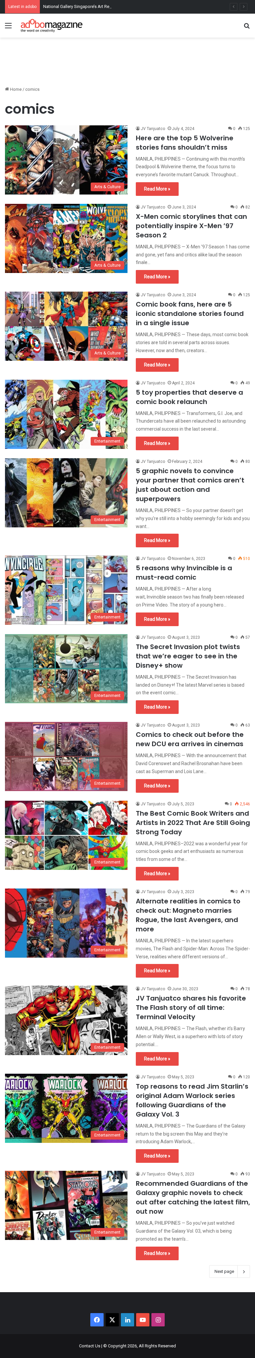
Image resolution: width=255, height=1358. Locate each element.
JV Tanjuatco (153, 128)
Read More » (157, 189)
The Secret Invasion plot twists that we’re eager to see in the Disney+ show (188, 656)
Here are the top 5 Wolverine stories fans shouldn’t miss (184, 142)
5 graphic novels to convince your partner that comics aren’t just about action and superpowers (190, 484)
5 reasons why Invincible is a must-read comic (184, 572)
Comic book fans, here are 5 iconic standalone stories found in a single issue (190, 314)
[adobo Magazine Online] (51, 25)
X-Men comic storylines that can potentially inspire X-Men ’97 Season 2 (191, 226)
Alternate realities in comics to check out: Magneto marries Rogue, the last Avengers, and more (188, 915)
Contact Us (89, 1345)
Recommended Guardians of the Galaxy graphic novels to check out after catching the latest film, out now (193, 1197)
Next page (224, 1271)
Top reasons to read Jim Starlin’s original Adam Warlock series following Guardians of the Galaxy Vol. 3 (192, 1100)
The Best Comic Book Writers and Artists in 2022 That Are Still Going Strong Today (193, 823)
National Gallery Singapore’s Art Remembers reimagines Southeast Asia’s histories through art (132, 6)
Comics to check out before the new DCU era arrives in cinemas (190, 739)
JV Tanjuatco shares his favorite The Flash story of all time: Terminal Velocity (191, 1007)
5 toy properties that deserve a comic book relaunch (189, 397)
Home (15, 89)
